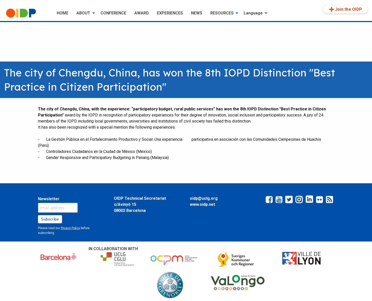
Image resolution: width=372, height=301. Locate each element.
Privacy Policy (70, 228)
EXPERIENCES (170, 13)
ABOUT (83, 13)
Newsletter (48, 198)
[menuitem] (27, 13)
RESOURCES (222, 13)
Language (253, 13)
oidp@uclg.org (204, 198)
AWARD (141, 13)
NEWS (196, 13)
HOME (62, 13)
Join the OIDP (348, 9)
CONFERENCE (113, 13)
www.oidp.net (202, 204)
